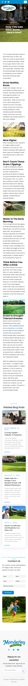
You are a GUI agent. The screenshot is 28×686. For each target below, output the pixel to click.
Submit (23, 670)
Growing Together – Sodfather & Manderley (13, 434)
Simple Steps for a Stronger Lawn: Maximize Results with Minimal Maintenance (12, 481)
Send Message (8, 592)
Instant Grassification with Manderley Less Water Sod (12, 528)
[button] (21, 8)
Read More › (7, 452)
